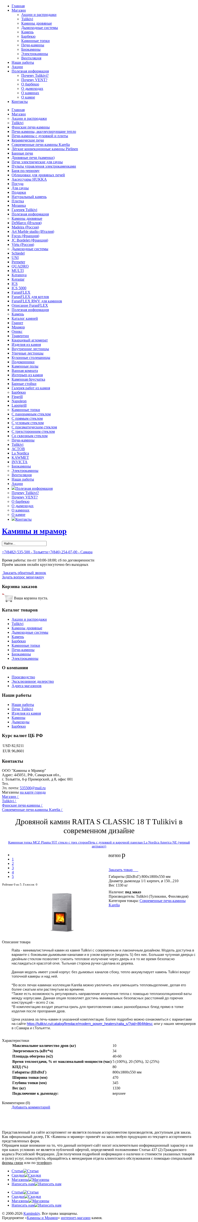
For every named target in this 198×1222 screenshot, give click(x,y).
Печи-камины (32, 45)
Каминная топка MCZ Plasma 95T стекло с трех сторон (48, 842)
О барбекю (30, 84)
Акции (17, 67)
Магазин (19, 10)
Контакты (20, 101)
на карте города (33, 792)
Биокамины (31, 49)
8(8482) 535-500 (22, 784)
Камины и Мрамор (42, 1218)
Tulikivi (27, 19)
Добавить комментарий (31, 1107)
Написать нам (23, 1184)
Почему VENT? (34, 80)
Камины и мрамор (34, 531)
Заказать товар (123, 870)
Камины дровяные (36, 23)
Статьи (17, 1171)
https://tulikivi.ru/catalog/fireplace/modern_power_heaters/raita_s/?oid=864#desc (90, 1024)
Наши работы (23, 62)
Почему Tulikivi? (35, 75)
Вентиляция (31, 58)
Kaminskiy (31, 1213)
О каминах (30, 93)
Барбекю (28, 36)
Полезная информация (30, 71)
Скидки (18, 1175)
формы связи (12, 1163)
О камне (28, 97)
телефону (43, 1163)
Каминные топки (35, 41)
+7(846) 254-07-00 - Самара (70, 552)
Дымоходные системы (39, 28)
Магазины (20, 1180)
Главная (18, 6)
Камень (27, 32)
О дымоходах (32, 88)
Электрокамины (34, 54)
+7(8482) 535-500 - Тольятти (25, 552)
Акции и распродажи (39, 15)
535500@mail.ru (33, 788)
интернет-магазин (76, 1218)
